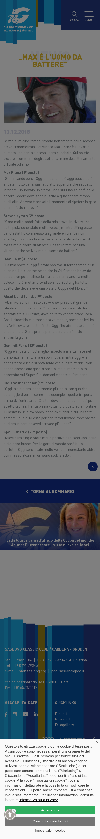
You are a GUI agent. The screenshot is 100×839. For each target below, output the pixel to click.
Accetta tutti (50, 810)
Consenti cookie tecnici (50, 821)
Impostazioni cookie (50, 830)
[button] (10, 814)
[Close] (14, 811)
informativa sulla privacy (38, 800)
